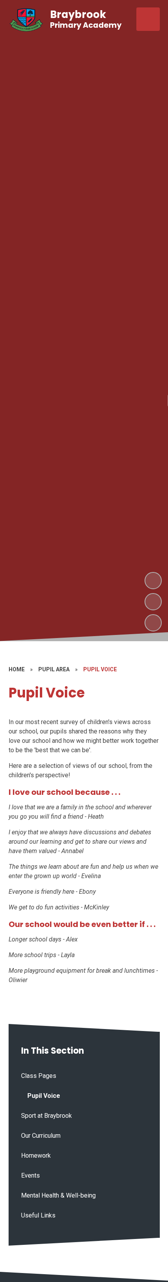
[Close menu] (148, 19)
